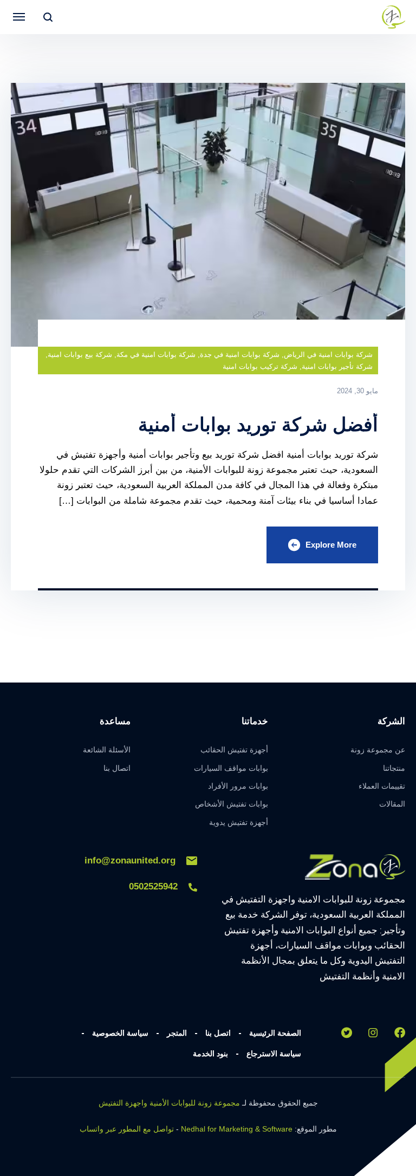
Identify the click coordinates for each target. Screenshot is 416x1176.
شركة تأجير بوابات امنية (337, 366)
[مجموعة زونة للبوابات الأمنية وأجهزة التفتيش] (393, 17)
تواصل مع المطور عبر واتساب (127, 1129)
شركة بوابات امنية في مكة (156, 354)
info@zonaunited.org (130, 860)
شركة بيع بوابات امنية (80, 354)
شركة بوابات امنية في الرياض (328, 354)
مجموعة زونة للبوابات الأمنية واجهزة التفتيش (169, 1103)
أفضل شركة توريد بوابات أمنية (258, 424)
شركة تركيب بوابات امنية (260, 366)
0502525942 (153, 886)
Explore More (331, 544)
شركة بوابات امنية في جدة (240, 354)
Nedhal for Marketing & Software (236, 1129)
